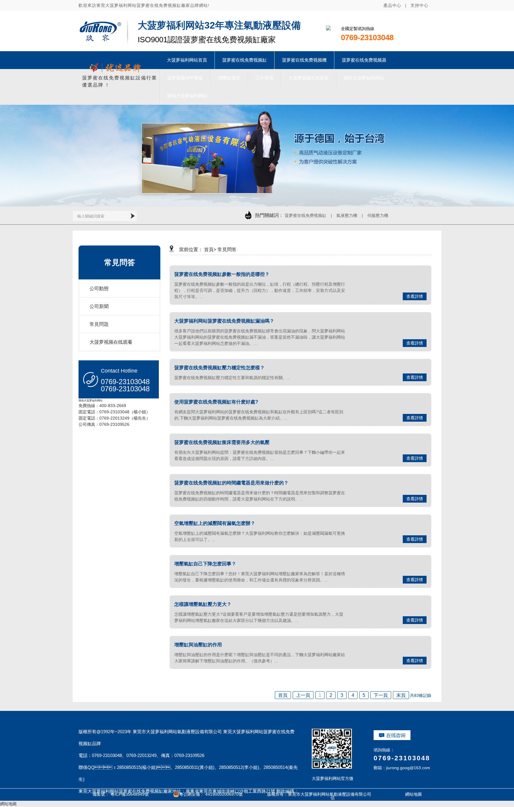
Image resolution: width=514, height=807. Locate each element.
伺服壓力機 (377, 215)
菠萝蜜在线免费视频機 (304, 59)
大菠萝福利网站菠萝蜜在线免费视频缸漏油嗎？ (224, 320)
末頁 (401, 695)
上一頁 (303, 695)
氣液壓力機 (346, 215)
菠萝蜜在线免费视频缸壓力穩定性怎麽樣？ (219, 367)
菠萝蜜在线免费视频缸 (244, 59)
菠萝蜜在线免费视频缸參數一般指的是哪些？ (221, 274)
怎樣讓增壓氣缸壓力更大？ (202, 604)
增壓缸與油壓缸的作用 (198, 644)
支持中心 (419, 5)
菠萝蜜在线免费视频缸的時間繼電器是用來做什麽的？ (231, 482)
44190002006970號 (224, 794)
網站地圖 (406, 794)
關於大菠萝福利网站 (364, 77)
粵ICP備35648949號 (129, 794)
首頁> (210, 249)
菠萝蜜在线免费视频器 (364, 59)
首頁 (283, 695)
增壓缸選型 (229, 77)
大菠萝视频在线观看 (309, 77)
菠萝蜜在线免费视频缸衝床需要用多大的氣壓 (221, 442)
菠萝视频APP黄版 (185, 77)
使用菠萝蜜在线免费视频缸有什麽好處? (216, 401)
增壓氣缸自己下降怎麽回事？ (205, 563)
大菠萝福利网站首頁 (187, 59)
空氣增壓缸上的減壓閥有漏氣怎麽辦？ (214, 523)
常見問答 (226, 249)
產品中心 (392, 5)
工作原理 (264, 77)
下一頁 (381, 695)
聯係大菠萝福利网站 (187, 95)
